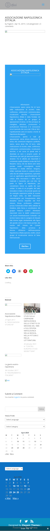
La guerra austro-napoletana (12, 365)
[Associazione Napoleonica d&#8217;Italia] (13, 308)
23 (12, 448)
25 (23, 448)
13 (35, 441)
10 (18, 441)
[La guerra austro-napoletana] (13, 358)
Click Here (25, 246)
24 (18, 448)
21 (41, 445)
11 (23, 441)
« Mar (7, 454)
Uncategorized (32, 24)
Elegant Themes (31, 525)
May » (12, 454)
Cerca (41, 409)
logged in (17, 397)
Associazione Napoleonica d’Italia (12, 315)
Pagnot (10, 24)
